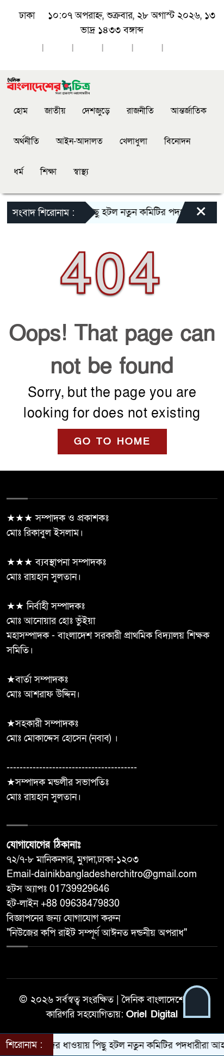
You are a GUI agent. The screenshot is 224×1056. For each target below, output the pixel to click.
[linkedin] (117, 48)
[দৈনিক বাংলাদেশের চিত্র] (49, 85)
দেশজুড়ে (96, 111)
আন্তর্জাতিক (189, 111)
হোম (21, 111)
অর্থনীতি (26, 141)
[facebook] (27, 48)
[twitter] (57, 48)
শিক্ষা (48, 172)
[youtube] (147, 48)
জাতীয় (55, 111)
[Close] (191, 215)
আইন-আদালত (79, 141)
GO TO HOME (112, 441)
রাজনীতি (140, 111)
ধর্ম (18, 172)
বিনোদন (177, 141)
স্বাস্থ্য (81, 172)
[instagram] (87, 48)
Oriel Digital (152, 1014)
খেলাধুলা (133, 141)
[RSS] (177, 48)
